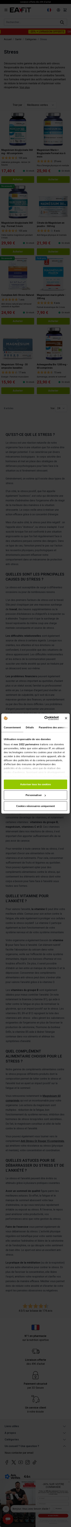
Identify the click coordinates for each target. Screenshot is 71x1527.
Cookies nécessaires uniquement (35, 805)
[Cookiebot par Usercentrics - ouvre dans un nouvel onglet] (45, 718)
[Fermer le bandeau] (66, 718)
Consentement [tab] (12, 727)
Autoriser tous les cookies (35, 784)
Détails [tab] (30, 727)
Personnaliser (34, 795)
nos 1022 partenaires (26, 744)
